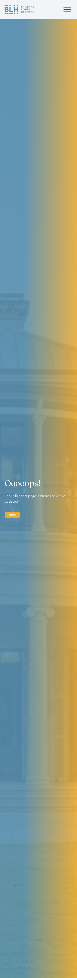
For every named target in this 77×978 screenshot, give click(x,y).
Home (12, 515)
